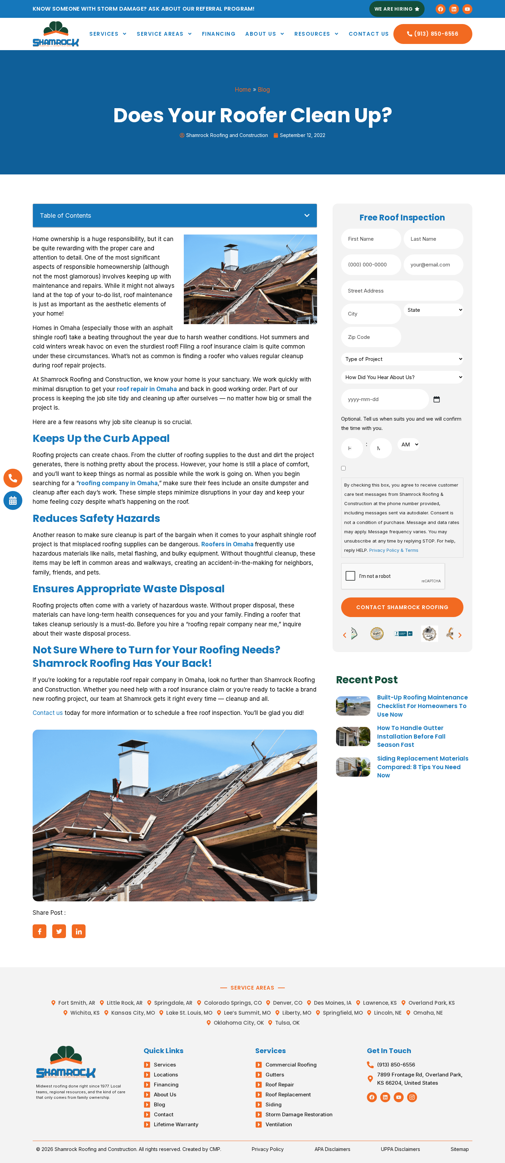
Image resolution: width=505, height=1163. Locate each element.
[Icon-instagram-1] (412, 1097)
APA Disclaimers (332, 1149)
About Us (260, 33)
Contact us (48, 712)
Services (104, 33)
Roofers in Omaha (227, 544)
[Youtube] (467, 9)
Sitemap (460, 1149)
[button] (307, 215)
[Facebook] (441, 9)
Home (243, 89)
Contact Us (369, 33)
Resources (312, 33)
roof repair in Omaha (147, 389)
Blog (264, 89)
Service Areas (160, 33)
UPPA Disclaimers (400, 1149)
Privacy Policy (268, 1149)
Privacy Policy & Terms (393, 550)
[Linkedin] (454, 9)
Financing (219, 33)
